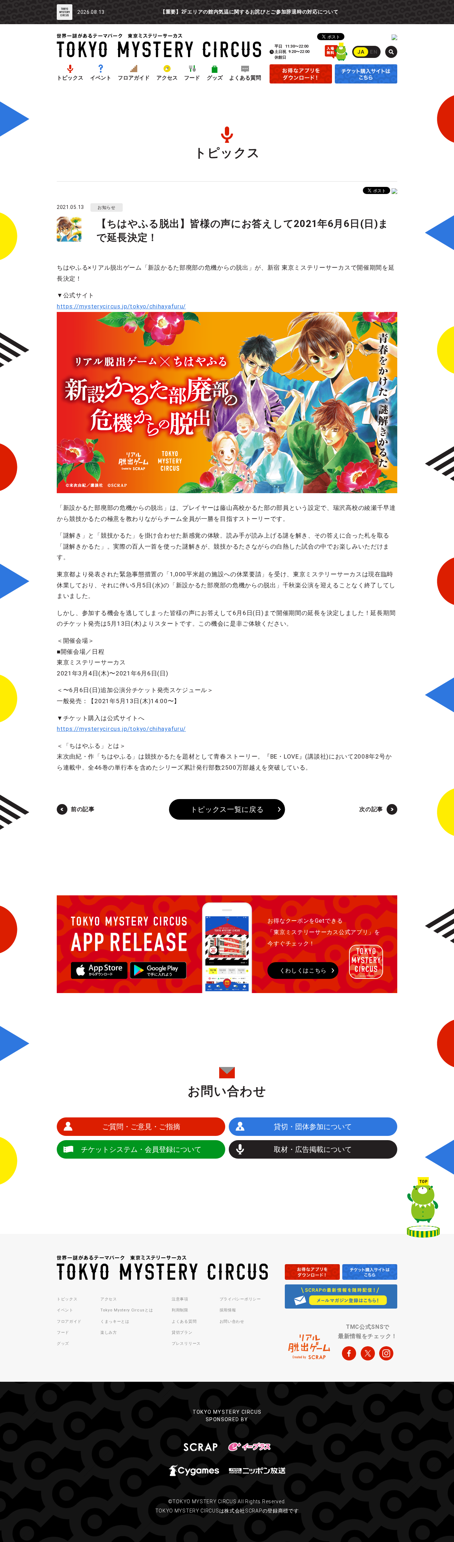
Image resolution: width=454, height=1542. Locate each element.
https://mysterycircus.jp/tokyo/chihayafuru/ (121, 306)
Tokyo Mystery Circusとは (126, 1310)
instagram (386, 1353)
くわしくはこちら (303, 970)
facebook (349, 1353)
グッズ (215, 78)
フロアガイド (134, 78)
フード (192, 78)
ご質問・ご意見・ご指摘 (141, 1126)
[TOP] (423, 1209)
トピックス (70, 78)
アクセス (167, 78)
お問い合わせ (232, 1321)
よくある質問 (245, 78)
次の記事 (371, 809)
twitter (368, 1353)
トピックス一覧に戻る (227, 809)
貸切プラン (182, 1332)
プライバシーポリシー (240, 1299)
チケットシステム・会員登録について (141, 1149)
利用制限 (180, 1310)
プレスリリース (186, 1343)
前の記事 (83, 809)
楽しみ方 (108, 1332)
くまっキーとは (114, 1321)
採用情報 (228, 1310)
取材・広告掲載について (313, 1149)
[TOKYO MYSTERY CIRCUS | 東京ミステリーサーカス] (159, 45)
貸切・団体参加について (313, 1126)
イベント (100, 78)
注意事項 (180, 1299)
